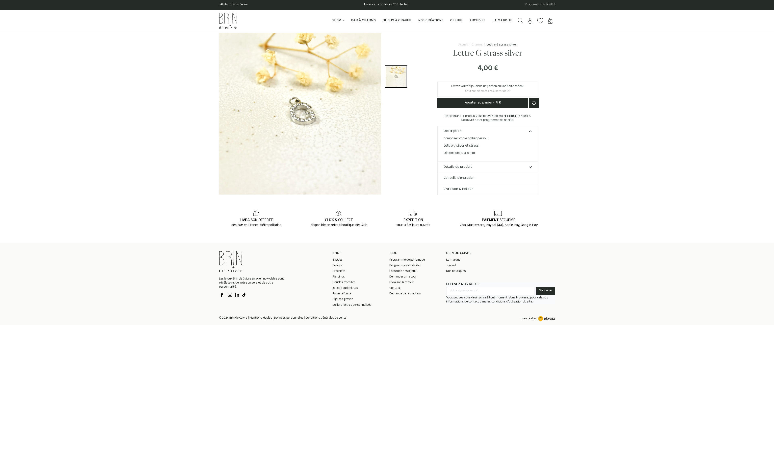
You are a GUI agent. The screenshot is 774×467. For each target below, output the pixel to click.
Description (453, 131)
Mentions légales (261, 318)
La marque (453, 260)
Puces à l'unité (342, 294)
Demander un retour (403, 277)
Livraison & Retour (458, 189)
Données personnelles (289, 318)
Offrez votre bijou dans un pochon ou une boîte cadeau (487, 89)
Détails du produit (458, 167)
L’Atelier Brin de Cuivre (233, 4)
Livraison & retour (401, 282)
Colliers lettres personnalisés (352, 305)
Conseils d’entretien (459, 178)
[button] (520, 21)
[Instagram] (230, 295)
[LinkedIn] (237, 295)
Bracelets (339, 271)
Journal (451, 265)
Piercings (339, 277)
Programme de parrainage (407, 260)
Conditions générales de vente (326, 318)
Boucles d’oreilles (344, 282)
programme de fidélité (498, 120)
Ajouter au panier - (483, 103)
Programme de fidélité (540, 4)
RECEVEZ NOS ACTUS (463, 284)
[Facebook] (223, 295)
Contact (394, 288)
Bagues (338, 260)
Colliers (337, 265)
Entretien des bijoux (402, 271)
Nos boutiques (456, 271)
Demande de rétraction (405, 294)
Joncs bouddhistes (345, 288)
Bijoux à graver (343, 299)
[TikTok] (244, 295)
